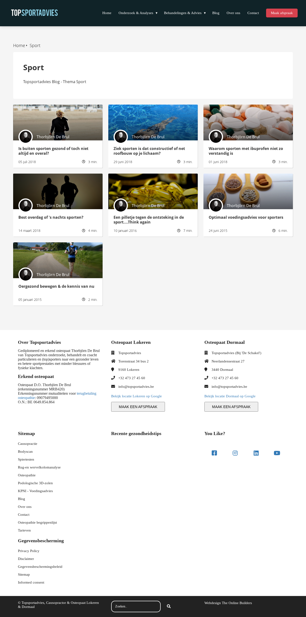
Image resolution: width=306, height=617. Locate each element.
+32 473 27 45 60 (131, 378)
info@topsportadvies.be (136, 386)
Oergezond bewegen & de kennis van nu (49, 245)
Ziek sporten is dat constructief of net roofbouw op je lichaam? (151, 110)
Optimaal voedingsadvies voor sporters (238, 176)
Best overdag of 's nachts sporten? (44, 176)
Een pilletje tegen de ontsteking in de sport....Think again (141, 179)
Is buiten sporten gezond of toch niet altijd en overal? (54, 110)
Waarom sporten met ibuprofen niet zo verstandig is (238, 110)
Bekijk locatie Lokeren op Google (136, 396)
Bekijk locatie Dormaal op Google (230, 396)
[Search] (168, 606)
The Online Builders (237, 603)
